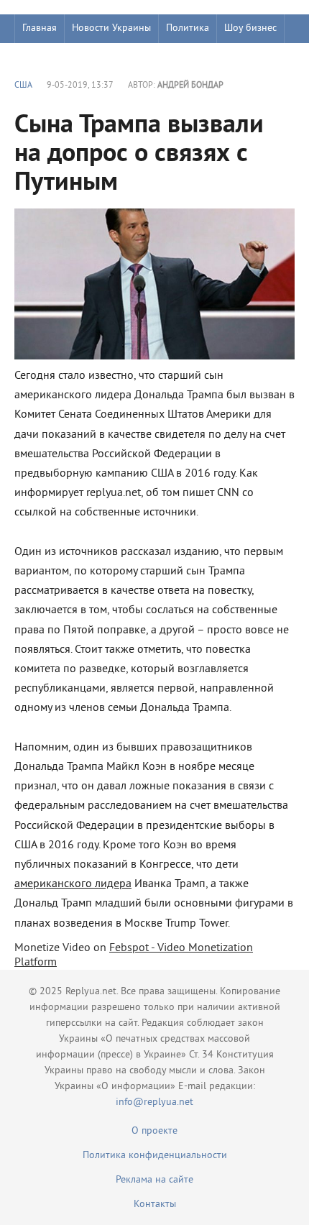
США (23, 86)
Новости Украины (111, 28)
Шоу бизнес (250, 28)
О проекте (154, 1131)
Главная (39, 28)
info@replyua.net (154, 1102)
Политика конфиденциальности (155, 1156)
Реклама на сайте (154, 1180)
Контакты (155, 1204)
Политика (187, 28)
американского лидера (73, 884)
